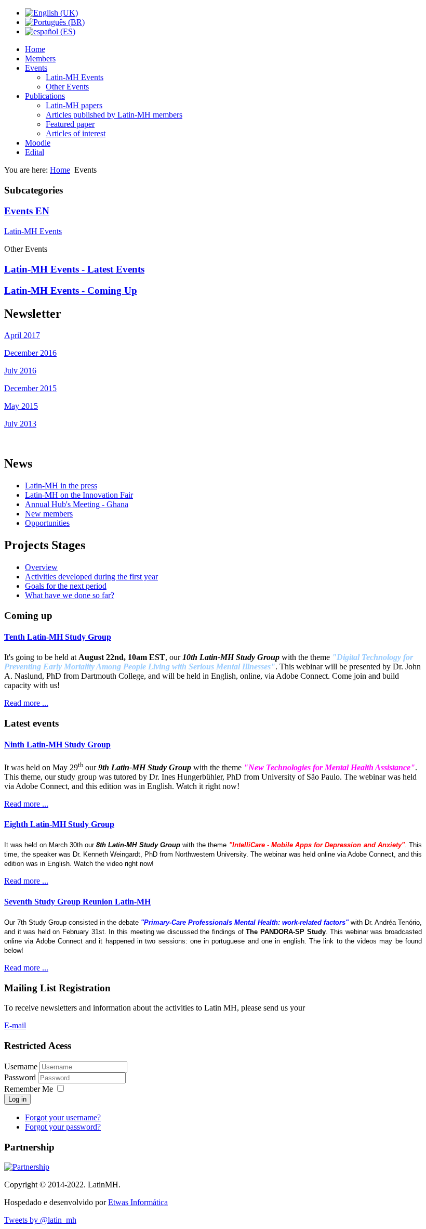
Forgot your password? (63, 1126)
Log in (17, 1099)
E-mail (15, 1025)
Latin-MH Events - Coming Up (70, 290)
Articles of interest (75, 133)
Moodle (37, 142)
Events (36, 67)
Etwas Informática (138, 1202)
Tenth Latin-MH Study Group (57, 636)
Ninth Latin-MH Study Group (57, 744)
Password (21, 1077)
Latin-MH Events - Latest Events (74, 269)
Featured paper (70, 124)
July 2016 (20, 370)
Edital (34, 152)
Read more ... (26, 702)
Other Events (67, 86)
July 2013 (20, 423)
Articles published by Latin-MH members (114, 114)
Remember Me (28, 1088)
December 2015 (30, 388)
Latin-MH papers (74, 105)
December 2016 (30, 352)
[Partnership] (26, 1166)
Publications (45, 96)
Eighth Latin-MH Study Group (59, 824)
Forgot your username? (63, 1117)
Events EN (26, 210)
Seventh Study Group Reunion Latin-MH (77, 901)
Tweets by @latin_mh (40, 1219)
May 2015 (21, 406)
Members (40, 58)
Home (35, 49)
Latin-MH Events (74, 77)
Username (20, 1066)
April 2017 (22, 335)
